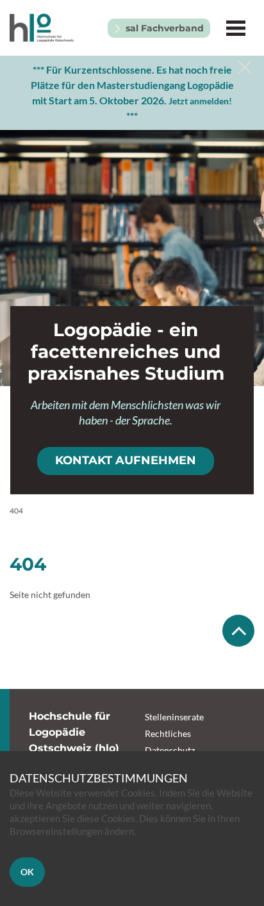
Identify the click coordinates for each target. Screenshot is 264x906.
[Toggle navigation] (235, 28)
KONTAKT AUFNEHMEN (125, 460)
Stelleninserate (174, 716)
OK (27, 871)
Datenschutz (170, 750)
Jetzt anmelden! (200, 100)
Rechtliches (168, 733)
